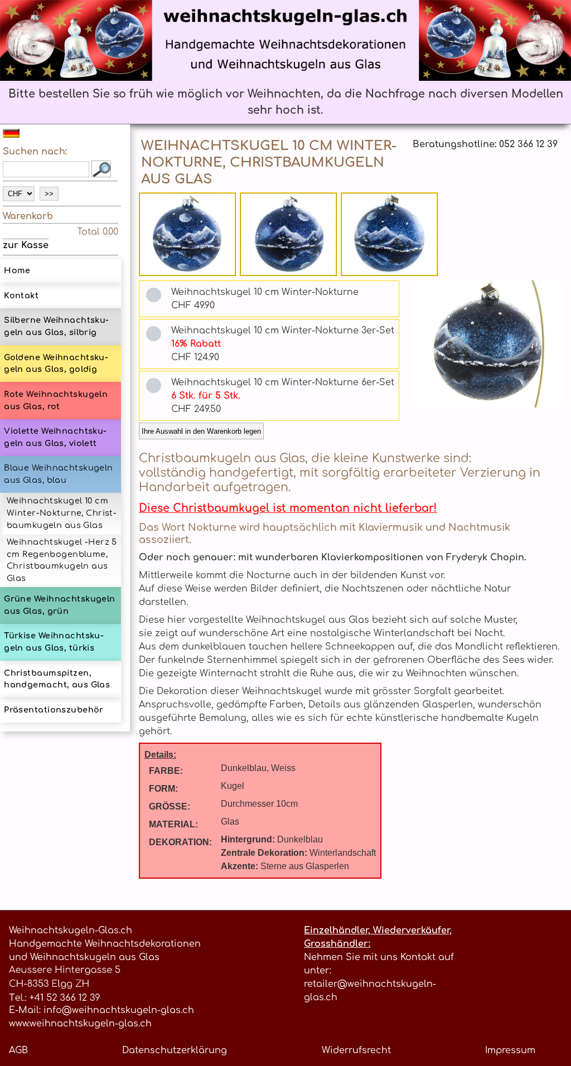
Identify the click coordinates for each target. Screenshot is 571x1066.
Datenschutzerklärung (174, 1050)
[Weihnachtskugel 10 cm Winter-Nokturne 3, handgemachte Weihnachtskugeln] (389, 234)
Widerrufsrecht (356, 1050)
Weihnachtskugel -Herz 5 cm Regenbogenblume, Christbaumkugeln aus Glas (62, 560)
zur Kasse (26, 245)
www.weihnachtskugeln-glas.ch (80, 1024)
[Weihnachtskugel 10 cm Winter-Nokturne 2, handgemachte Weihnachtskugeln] (288, 234)
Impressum (510, 1050)
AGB (18, 1050)
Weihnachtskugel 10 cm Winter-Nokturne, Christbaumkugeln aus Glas (62, 512)
